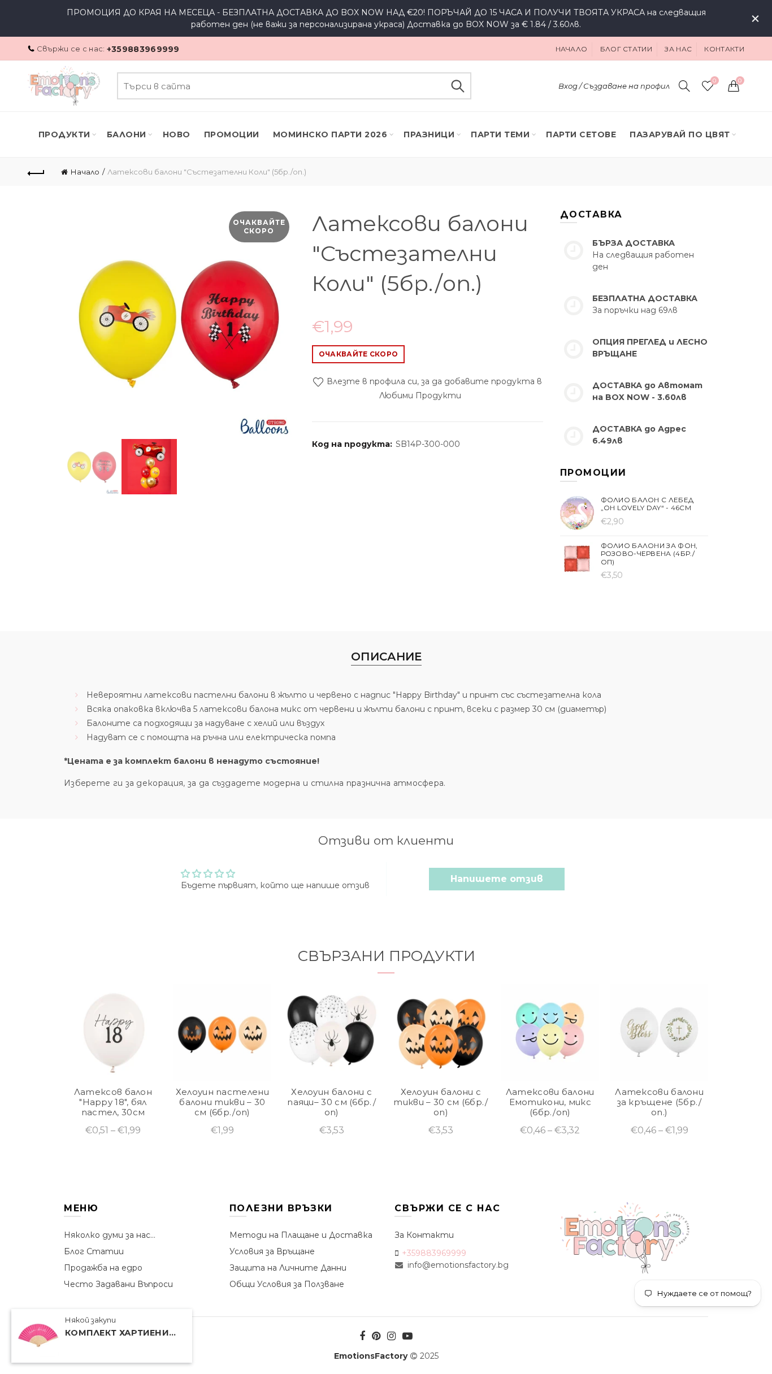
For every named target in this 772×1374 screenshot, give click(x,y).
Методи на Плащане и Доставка (300, 1235)
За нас (678, 49)
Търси (457, 85)
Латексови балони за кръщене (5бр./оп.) (659, 1102)
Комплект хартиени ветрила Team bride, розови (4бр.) (121, 1333)
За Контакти (424, 1235)
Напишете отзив (496, 878)
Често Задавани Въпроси (118, 1284)
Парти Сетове (581, 134)
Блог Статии (94, 1251)
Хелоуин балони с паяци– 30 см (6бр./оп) (331, 1102)
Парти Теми (500, 134)
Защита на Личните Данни (287, 1268)
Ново (176, 134)
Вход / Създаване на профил (614, 85)
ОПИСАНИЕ (386, 656)
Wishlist (714, 80)
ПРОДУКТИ (64, 134)
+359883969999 (143, 49)
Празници (429, 134)
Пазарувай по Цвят (680, 134)
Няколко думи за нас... (109, 1235)
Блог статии (626, 49)
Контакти (724, 49)
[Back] (36, 171)
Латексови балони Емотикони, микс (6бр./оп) (550, 1102)
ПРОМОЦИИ (231, 134)
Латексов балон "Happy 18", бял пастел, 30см (113, 1102)
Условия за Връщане (272, 1251)
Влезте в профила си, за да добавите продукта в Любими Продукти (433, 389)
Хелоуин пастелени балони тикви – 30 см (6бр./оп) (222, 1102)
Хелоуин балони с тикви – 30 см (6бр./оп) (440, 1102)
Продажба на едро (103, 1268)
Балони (126, 134)
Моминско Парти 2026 (330, 134)
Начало (572, 49)
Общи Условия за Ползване (286, 1284)
